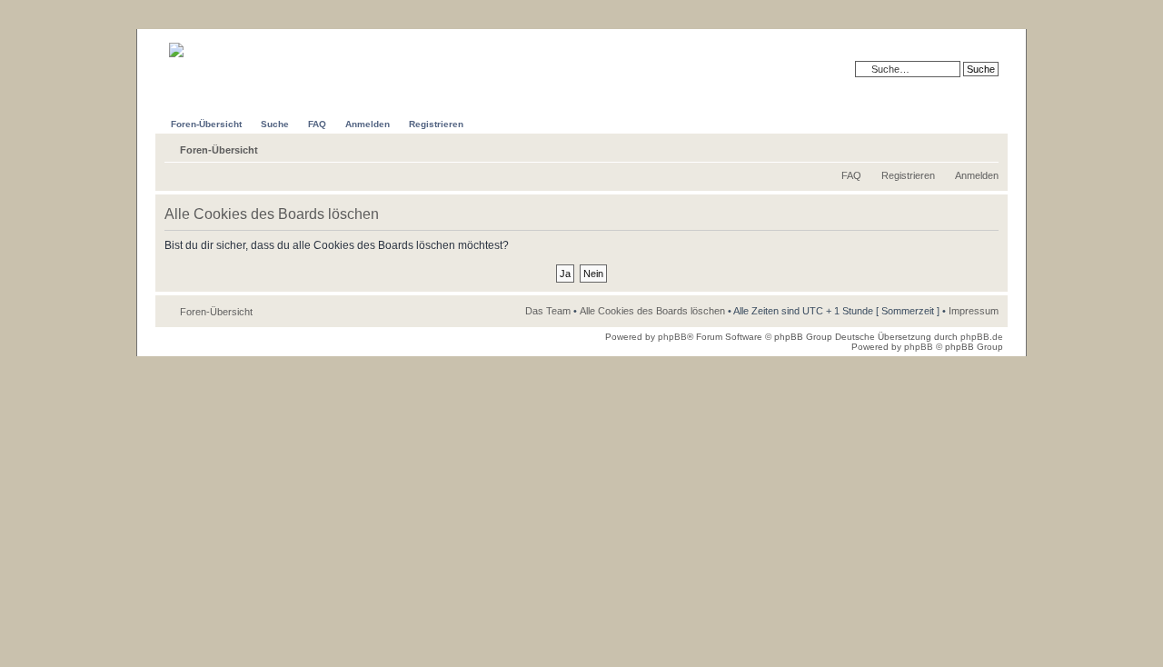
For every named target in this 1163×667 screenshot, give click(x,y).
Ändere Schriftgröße (985, 146)
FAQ (851, 175)
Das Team (548, 310)
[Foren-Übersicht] (205, 43)
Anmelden (977, 175)
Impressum (974, 310)
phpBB (672, 337)
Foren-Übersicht (219, 149)
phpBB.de (981, 337)
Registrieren (908, 175)
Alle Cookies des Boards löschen (652, 310)
